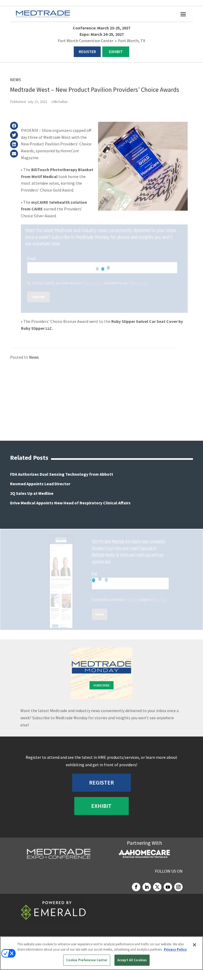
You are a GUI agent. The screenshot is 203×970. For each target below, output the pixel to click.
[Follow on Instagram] (178, 887)
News (15, 79)
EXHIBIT (116, 51)
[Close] (194, 945)
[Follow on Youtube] (168, 887)
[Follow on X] (157, 887)
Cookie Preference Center (86, 960)
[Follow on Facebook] (136, 887)
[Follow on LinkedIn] (146, 887)
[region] (101, 953)
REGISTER (87, 51)
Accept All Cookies (132, 960)
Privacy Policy (175, 949)
